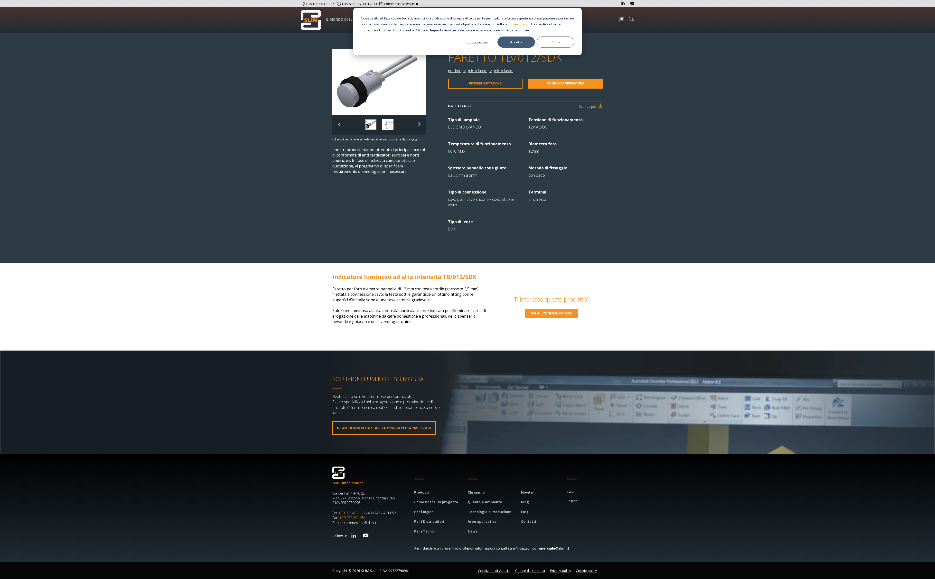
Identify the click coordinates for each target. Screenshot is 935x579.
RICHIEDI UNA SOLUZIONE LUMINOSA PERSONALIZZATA (384, 428)
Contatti (528, 521)
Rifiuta (556, 42)
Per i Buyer (423, 511)
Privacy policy (560, 570)
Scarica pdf (587, 106)
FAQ (524, 511)
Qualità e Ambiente (485, 502)
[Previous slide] (339, 124)
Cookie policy (586, 570)
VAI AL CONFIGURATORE (551, 313)
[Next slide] (418, 124)
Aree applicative (482, 521)
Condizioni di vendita (494, 570)
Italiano (572, 492)
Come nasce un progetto (436, 502)
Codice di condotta (530, 570)
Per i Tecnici (425, 531)
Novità (527, 492)
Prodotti (421, 492)
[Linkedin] (623, 3)
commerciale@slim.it (550, 548)
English (572, 501)
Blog (525, 502)
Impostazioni (477, 42)
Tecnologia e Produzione (489, 511)
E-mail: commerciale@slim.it (354, 522)
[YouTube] (632, 3)
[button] (370, 124)
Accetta (516, 42)
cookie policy (517, 24)
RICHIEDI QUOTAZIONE (485, 83)
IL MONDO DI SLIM (341, 19)
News (472, 531)
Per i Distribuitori (429, 521)
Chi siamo (476, 492)
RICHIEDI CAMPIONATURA (565, 83)
